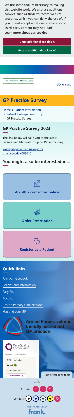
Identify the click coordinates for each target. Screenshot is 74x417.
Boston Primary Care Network (23, 305)
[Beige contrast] (43, 398)
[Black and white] (29, 398)
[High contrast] (50, 398)
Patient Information (28, 110)
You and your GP (14, 311)
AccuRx (8, 298)
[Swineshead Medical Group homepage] (18, 80)
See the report (14, 376)
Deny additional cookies (27, 43)
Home (7, 110)
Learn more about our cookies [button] (25, 32)
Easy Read (9, 292)
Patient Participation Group (25, 114)
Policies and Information (19, 285)
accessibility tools (57, 375)
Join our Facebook (15, 278)
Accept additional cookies (28, 51)
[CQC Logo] (17, 350)
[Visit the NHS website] (64, 85)
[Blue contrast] (36, 398)
